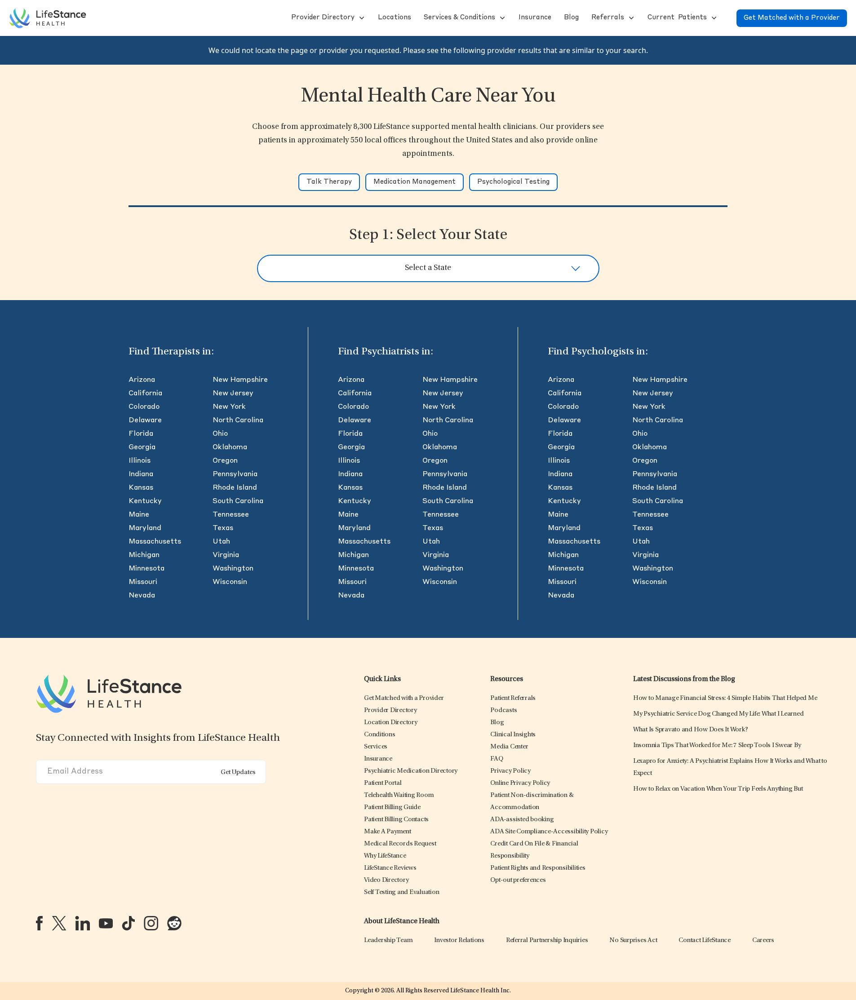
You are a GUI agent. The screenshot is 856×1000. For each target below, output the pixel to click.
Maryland (145, 528)
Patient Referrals (513, 698)
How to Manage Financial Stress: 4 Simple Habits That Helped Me (725, 698)
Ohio (220, 434)
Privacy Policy (510, 771)
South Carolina (238, 501)
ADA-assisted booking (522, 819)
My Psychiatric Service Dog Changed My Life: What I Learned (718, 714)
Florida (141, 434)
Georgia (142, 447)
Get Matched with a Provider (792, 18)
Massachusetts (155, 541)
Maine (139, 514)
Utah (221, 541)
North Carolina (238, 420)
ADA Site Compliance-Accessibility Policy (549, 831)
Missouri (143, 582)
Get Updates (238, 772)
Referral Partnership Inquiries (547, 940)
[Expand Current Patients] (713, 17)
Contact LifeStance (705, 940)
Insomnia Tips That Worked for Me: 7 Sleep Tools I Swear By (717, 745)
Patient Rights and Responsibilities (537, 868)
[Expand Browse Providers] (360, 17)
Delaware (145, 420)
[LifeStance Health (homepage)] (47, 18)
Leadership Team (388, 940)
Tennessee (231, 514)
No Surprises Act (633, 940)
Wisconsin (230, 582)
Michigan (144, 555)
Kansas (141, 487)
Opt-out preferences (518, 880)
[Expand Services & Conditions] (501, 17)
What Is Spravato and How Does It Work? (690, 729)
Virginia (226, 555)
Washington (233, 568)
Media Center (509, 746)
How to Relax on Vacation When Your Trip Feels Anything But (718, 789)
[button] (321, 18)
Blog (497, 722)
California (145, 393)
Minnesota (146, 568)
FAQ (496, 759)
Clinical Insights (513, 734)
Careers (763, 940)
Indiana (141, 474)
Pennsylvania (235, 474)
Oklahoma (230, 447)
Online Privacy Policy (520, 783)
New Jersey (233, 393)
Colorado (144, 407)
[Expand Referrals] (630, 17)
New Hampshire (240, 380)
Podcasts (503, 710)
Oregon (225, 461)
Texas (223, 528)
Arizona (142, 380)
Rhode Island (235, 487)
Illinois (140, 461)
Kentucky (145, 501)
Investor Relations (459, 940)
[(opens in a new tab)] (39, 923)
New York (229, 407)
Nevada (142, 595)
